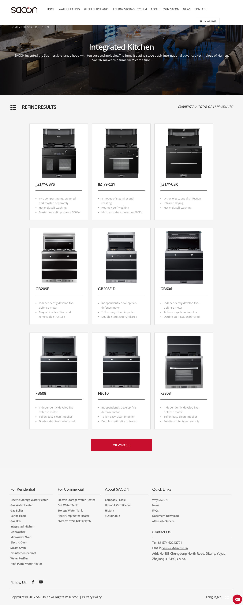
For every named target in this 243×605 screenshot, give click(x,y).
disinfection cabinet (23, 553)
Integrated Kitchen (35, 27)
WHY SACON (171, 9)
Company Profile (115, 500)
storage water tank (70, 510)
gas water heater (21, 505)
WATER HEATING (69, 9)
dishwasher (17, 532)
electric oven (18, 542)
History (109, 510)
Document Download (165, 516)
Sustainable (112, 516)
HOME (51, 9)
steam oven (18, 548)
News (155, 505)
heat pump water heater (73, 516)
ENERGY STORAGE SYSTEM (130, 9)
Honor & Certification (118, 505)
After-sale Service (163, 521)
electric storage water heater (29, 500)
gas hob (15, 521)
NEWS (187, 9)
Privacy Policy (92, 597)
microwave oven (21, 537)
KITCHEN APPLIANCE (96, 9)
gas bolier (16, 510)
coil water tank (68, 505)
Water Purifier (19, 558)
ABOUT (155, 9)
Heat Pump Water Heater (26, 563)
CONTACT (200, 9)
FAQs (155, 510)
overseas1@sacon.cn (175, 548)
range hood (18, 516)
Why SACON (160, 500)
